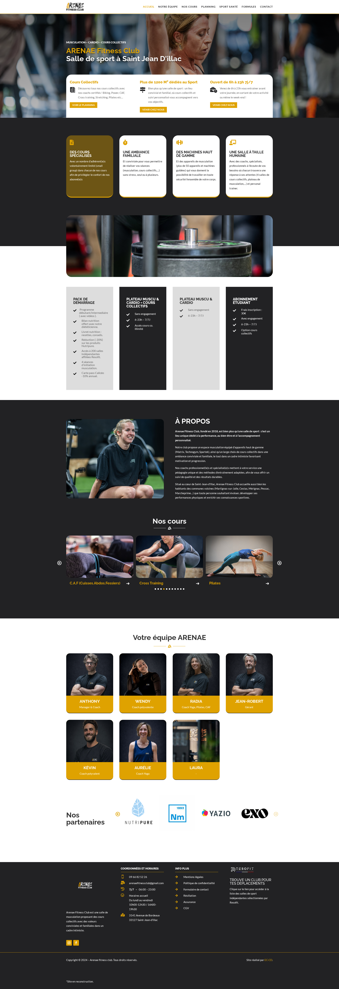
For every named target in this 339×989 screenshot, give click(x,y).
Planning (208, 6)
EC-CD (268, 959)
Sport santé (228, 6)
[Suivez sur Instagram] (69, 943)
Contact (266, 6)
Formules (249, 6)
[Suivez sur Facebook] (76, 943)
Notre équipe (168, 6)
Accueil (148, 6)
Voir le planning (83, 104)
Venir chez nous (153, 109)
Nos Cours (189, 6)
